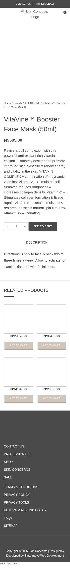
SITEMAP (11, 525)
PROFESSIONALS (17, 454)
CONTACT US (14, 446)
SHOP (8, 462)
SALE (8, 477)
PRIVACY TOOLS (16, 502)
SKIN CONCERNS (17, 469)
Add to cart (42, 226)
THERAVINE (32, 103)
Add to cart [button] (18, 345)
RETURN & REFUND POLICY (25, 510)
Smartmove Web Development (44, 555)
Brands (18, 103)
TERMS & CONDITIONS (21, 487)
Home (7, 103)
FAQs (8, 518)
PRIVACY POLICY (17, 494)
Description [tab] (37, 242)
